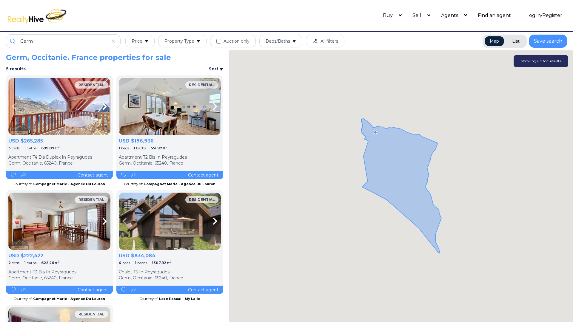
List (516, 41)
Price (137, 41)
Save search (548, 41)
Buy (388, 15)
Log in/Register (544, 15)
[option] (59, 106)
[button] (375, 132)
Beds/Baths (278, 41)
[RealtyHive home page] (76, 15)
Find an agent (494, 15)
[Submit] (13, 41)
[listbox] (59, 106)
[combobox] (63, 41)
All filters (329, 41)
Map (494, 41)
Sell (417, 15)
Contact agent (93, 175)
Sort (214, 69)
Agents (450, 15)
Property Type (179, 41)
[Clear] (113, 41)
